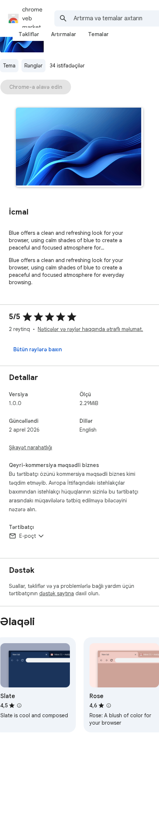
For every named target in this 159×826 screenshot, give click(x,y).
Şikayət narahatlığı (30, 447)
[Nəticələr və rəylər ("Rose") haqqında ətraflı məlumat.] (109, 705)
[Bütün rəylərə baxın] (37, 349)
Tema (9, 65)
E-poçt (27, 536)
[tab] (29, 34)
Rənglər (33, 65)
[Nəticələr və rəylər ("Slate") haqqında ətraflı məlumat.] (19, 705)
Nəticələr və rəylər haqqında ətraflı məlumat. (90, 329)
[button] (79, 148)
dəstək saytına (56, 593)
